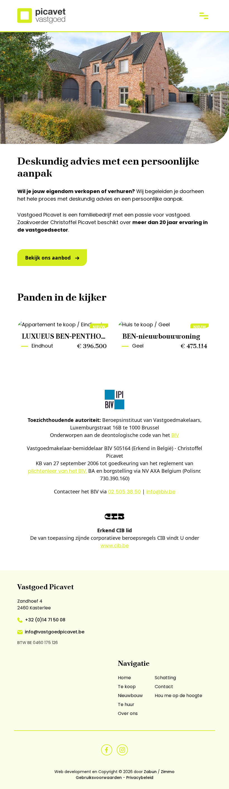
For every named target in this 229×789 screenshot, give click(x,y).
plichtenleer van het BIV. (57, 470)
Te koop (127, 686)
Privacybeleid (139, 777)
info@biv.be (160, 491)
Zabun (150, 771)
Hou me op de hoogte (178, 695)
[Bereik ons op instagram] (122, 749)
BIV (175, 435)
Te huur (126, 704)
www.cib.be (115, 545)
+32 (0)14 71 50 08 (45, 620)
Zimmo (168, 771)
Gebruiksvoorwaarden (99, 777)
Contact (164, 686)
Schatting (165, 677)
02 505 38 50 (124, 491)
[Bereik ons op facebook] (106, 749)
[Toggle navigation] (204, 15)
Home (124, 677)
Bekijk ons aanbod (48, 257)
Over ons (128, 713)
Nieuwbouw (130, 695)
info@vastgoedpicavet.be (54, 632)
